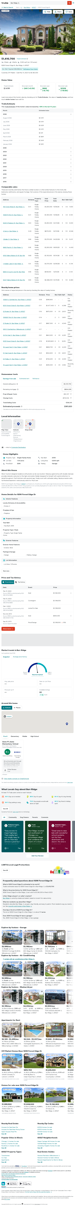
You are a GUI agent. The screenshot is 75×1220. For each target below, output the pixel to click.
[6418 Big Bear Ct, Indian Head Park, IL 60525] (34, 1061)
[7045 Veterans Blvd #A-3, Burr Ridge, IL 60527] (55, 997)
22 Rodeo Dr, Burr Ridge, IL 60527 (14, 311)
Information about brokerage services (13, 1176)
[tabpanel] (37, 396)
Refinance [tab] (36, 378)
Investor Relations (45, 1190)
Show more (7, 629)
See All (6, 809)
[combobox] (40, 3)
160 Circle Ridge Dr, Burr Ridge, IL (14, 207)
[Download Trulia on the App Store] (12, 1183)
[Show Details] (71, 114)
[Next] (72, 941)
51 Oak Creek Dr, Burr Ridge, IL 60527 (15, 353)
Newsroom (37, 1190)
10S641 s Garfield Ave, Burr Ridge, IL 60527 (17, 299)
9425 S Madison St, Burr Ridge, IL (14, 223)
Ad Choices (12, 1192)
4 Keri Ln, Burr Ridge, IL (10, 231)
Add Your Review (37, 856)
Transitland (24, 1166)
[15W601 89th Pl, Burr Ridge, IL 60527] (12, 1095)
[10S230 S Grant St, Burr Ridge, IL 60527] (34, 1095)
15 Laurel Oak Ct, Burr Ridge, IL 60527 (15, 365)
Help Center (37, 1204)
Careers (32, 1190)
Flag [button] (19, 848)
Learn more (70, 782)
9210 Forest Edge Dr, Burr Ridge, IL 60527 (16, 305)
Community (13, 817)
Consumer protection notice (29, 1176)
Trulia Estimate (10, 107)
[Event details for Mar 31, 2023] (71, 593)
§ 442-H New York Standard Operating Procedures (13, 1173)
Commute (44, 817)
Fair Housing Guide (25, 1190)
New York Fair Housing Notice (8, 1175)
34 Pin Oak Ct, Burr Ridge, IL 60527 (14, 335)
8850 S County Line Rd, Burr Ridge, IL (15, 272)
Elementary (15, 736)
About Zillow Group (14, 1190)
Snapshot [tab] (6, 657)
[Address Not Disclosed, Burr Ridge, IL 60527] (55, 969)
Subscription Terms (62, 1190)
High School (35, 736)
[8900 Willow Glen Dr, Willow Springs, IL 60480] (12, 1030)
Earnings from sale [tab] (9, 379)
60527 (34, 7)
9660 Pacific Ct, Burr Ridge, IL (13, 247)
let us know (7, 1199)
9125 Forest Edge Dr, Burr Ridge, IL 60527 (16, 341)
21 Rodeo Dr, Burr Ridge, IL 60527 (14, 323)
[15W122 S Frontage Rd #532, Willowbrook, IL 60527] (12, 937)
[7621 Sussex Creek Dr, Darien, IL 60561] (34, 1030)
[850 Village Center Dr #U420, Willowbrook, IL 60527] (33, 937)
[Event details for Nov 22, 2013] (71, 616)
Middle (24, 736)
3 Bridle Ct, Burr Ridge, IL (11, 239)
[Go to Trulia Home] (5, 3)
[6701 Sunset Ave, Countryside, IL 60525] (56, 1061)
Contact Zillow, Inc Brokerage (9, 1179)
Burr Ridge (27, 7)
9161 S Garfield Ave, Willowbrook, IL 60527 (17, 329)
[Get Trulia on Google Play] (25, 1183)
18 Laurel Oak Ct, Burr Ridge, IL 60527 (15, 347)
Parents (35, 817)
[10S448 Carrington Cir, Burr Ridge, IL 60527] (55, 937)
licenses (50, 1170)
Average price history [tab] (20, 657)
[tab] (7, 582)
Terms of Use (54, 1190)
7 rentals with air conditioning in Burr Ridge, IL (19, 959)
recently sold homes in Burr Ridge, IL (20, 906)
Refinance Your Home (30, 69)
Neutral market (37, 675)
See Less (7, 571)
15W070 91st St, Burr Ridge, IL (13, 215)
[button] (69, 3)
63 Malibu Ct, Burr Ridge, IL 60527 (14, 359)
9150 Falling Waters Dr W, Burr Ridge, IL (15, 255)
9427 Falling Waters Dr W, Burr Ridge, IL (16, 280)
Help (69, 1190)
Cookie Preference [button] (20, 1192)
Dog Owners (24, 817)
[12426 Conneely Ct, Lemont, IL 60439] (12, 1061)
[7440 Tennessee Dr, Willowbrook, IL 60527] (56, 1030)
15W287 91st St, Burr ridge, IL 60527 (15, 317)
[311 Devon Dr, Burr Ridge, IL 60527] (56, 1095)
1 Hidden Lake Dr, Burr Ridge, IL (13, 264)
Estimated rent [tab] (24, 378)
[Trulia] (3, 1183)
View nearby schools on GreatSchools (16, 779)
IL (21, 7)
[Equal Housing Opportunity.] (22, 1204)
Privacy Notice (4, 1192)
